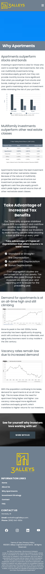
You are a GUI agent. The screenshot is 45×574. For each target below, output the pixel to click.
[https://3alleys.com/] (23, 463)
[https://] (6, 530)
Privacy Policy (28, 542)
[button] (43, 5)
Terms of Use (16, 542)
